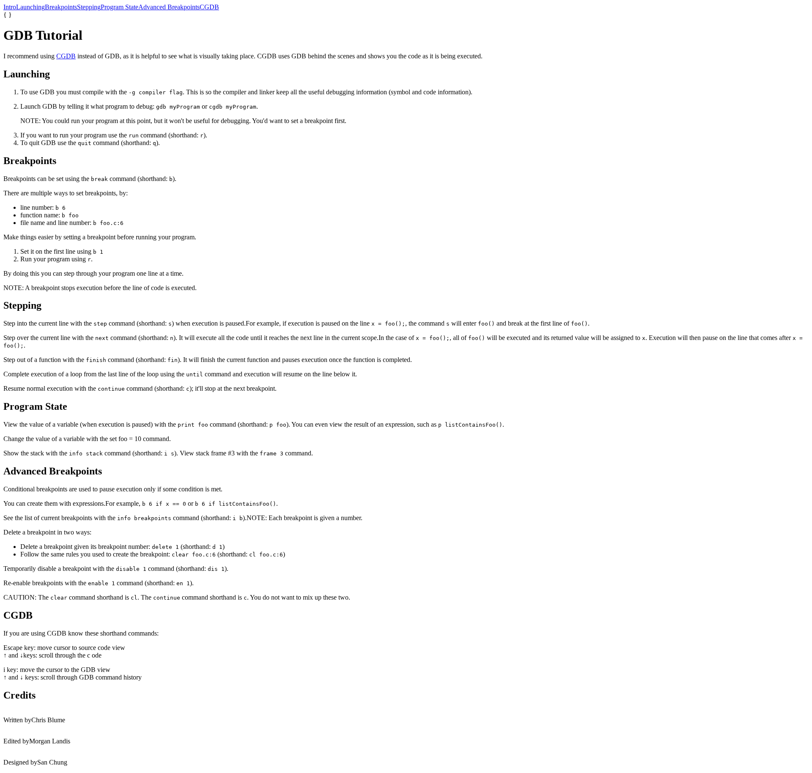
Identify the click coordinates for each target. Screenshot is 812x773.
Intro (9, 7)
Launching (30, 7)
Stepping (89, 7)
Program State (119, 7)
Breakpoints (61, 7)
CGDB (209, 7)
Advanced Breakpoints (169, 7)
